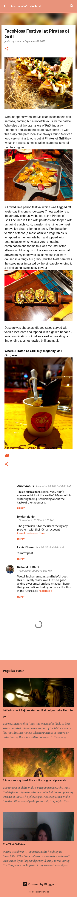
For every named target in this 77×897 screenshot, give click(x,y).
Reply (21, 508)
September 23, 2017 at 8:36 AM (52, 486)
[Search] (72, 6)
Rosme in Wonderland (25, 6)
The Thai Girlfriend (15, 844)
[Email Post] (6, 456)
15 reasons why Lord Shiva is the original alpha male (34, 780)
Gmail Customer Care (31, 533)
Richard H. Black (28, 567)
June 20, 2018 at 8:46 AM (49, 547)
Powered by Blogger (40, 884)
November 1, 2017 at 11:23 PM (36, 520)
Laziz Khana (25, 547)
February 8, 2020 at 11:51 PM (35, 570)
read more (45, 590)
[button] (6, 48)
